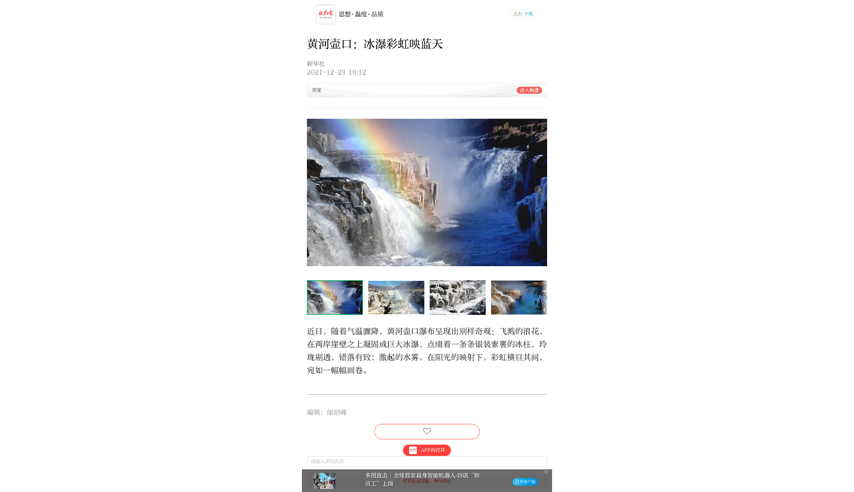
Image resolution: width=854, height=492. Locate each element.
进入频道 (529, 90)
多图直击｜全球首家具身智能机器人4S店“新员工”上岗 (422, 479)
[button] (539, 189)
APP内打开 (433, 450)
